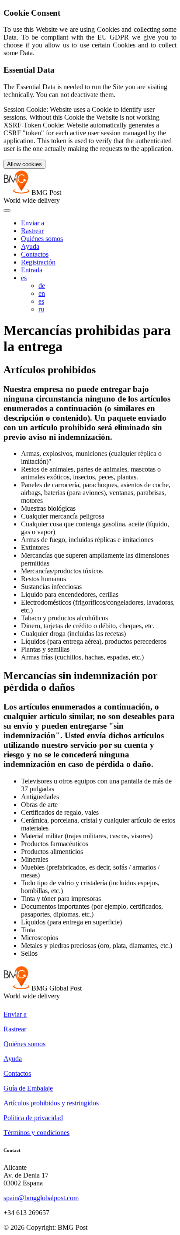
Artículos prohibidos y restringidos (51, 1103)
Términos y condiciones (36, 1132)
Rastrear (32, 230)
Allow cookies (24, 164)
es (24, 277)
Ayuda (30, 246)
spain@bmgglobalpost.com (41, 1198)
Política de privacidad (33, 1117)
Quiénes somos (42, 238)
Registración (38, 262)
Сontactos (34, 254)
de (41, 285)
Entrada (31, 270)
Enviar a (32, 223)
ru (41, 309)
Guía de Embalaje (28, 1088)
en (41, 293)
